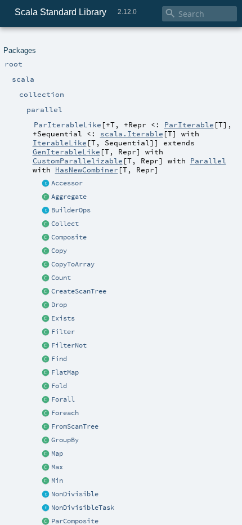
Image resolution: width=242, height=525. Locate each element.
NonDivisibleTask (82, 507)
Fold (59, 386)
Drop (59, 305)
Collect (65, 224)
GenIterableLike (66, 151)
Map (57, 453)
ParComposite (74, 521)
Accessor (67, 183)
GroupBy (65, 440)
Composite (69, 237)
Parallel (208, 160)
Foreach (65, 413)
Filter (63, 332)
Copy (59, 251)
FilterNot (69, 345)
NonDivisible (74, 494)
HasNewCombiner (86, 169)
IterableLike (60, 142)
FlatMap (65, 372)
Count (61, 278)
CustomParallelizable (78, 160)
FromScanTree (74, 426)
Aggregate (69, 197)
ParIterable (189, 124)
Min (57, 480)
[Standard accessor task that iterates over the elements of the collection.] (46, 183)
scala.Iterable (131, 133)
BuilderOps (71, 210)
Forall (63, 399)
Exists (63, 318)
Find (59, 359)
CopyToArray (73, 264)
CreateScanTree (78, 291)
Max (57, 467)
